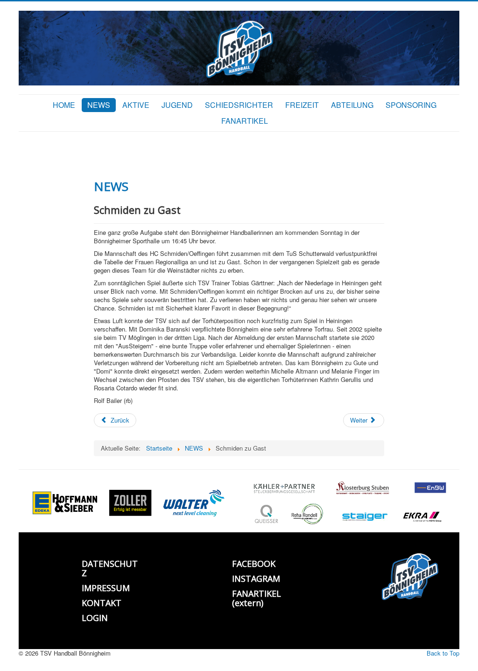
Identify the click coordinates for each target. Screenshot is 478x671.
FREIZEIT (302, 104)
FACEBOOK (253, 563)
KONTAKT (101, 602)
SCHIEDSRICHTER (239, 104)
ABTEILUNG (352, 104)
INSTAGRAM (256, 578)
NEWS (98, 104)
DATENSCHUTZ (110, 568)
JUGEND (177, 104)
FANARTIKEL (244, 120)
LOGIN (95, 617)
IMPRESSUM (106, 587)
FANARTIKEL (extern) (256, 598)
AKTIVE (135, 104)
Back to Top (443, 653)
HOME (64, 104)
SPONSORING (411, 104)
